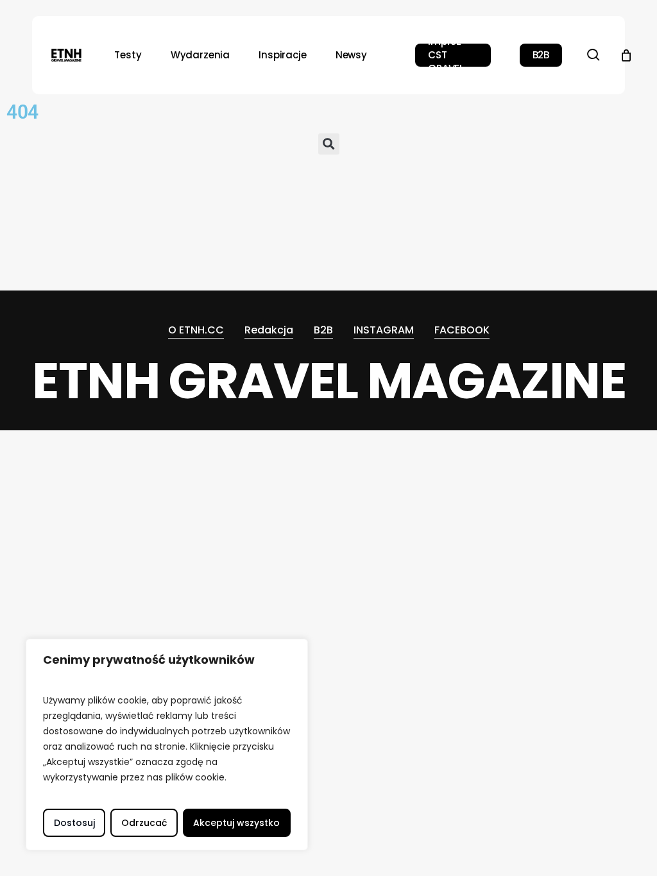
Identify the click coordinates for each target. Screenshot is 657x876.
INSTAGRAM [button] (384, 330)
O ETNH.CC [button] (196, 330)
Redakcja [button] (268, 330)
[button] (328, 145)
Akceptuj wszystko (236, 822)
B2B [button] (323, 330)
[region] (167, 744)
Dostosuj (74, 822)
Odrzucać (144, 822)
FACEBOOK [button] (462, 330)
